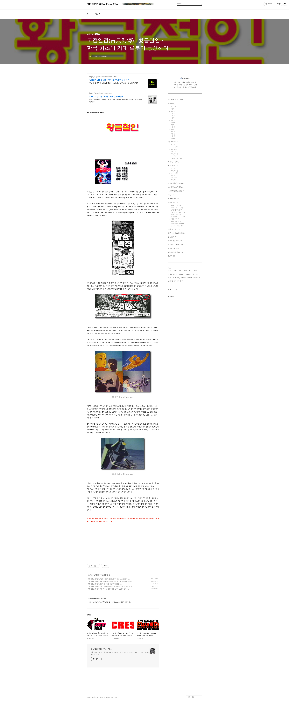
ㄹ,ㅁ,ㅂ (174, 173)
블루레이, (188, 274)
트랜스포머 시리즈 (177, 223)
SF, (200, 278)
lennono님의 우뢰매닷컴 (194, 637)
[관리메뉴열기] (285, 4)
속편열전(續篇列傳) (176, 191)
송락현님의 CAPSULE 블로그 (194, 659)
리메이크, (182, 274)
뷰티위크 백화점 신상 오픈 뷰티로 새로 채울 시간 (109, 80)
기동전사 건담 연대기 (178, 158)
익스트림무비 (191, 632)
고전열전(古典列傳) (93, 575)
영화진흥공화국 (192, 628)
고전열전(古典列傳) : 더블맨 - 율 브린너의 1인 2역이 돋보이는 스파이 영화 (107, 579)
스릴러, (180, 271)
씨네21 (190, 625)
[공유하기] (94, 566)
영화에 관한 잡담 (175, 241)
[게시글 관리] (97, 566)
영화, (169, 271)
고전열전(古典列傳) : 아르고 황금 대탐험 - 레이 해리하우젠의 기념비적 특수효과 (109, 586)
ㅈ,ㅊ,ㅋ (174, 154)
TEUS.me (191, 603)
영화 (171, 104)
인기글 (177, 289)
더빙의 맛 (172, 195)
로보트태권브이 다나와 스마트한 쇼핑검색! (106, 96)
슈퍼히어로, (176, 278)
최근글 (170, 289)
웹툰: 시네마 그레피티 (176, 233)
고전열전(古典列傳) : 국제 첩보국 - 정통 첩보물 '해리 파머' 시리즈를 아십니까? (109, 581)
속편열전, (195, 278)
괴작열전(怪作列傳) (176, 183)
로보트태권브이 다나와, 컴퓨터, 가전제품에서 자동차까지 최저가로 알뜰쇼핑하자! (115, 100)
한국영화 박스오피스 (193, 693)
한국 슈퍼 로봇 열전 (177, 226)
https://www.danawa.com (98, 93)
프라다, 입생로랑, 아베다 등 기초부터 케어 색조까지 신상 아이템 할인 (114, 83)
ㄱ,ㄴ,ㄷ (174, 147)
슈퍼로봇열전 (173, 199)
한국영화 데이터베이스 (194, 643)
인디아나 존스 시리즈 (178, 217)
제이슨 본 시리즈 (176, 221)
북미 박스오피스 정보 (194, 621)
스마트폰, (183, 278)
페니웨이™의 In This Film (101, 649)
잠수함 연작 (175, 219)
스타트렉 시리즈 (176, 210)
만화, (193, 274)
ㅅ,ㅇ (173, 151)
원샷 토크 (172, 237)
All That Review (176, 100)
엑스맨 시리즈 (176, 214)
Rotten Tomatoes (193, 617)
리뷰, (197, 274)
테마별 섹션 (173, 202)
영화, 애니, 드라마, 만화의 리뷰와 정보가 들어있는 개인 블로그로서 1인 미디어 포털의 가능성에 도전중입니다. (120, 653)
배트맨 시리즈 (176, 205)
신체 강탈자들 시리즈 (178, 212)
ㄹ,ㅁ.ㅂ (174, 149)
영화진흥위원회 (192, 690)
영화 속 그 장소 (174, 229)
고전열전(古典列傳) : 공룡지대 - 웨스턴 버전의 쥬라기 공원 (103, 584)
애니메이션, (180, 281)
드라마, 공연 (173, 162)
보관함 (171, 256)
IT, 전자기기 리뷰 (175, 244)
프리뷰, (170, 274)
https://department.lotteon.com (100, 77)
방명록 (97, 14)
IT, (175, 281)
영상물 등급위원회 (193, 686)
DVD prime (191, 610)
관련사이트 (191, 697)
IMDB (189, 614)
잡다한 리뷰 (173, 248)
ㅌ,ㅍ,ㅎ (174, 156)
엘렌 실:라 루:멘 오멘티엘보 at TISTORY (195, 652)
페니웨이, (174, 271)
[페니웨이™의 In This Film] (121, 4)
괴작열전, (175, 274)
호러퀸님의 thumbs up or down (194, 681)
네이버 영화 (191, 607)
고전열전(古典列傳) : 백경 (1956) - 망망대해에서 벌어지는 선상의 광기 (107, 589)
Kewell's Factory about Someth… (193, 666)
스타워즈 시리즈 (177, 208)
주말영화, (189, 278)
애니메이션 (173, 142)
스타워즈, (171, 281)
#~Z (173, 107)
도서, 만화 (173, 165)
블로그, (170, 278)
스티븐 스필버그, (187, 271)
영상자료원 (191, 646)
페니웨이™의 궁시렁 (176, 252)
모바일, (195, 271)
